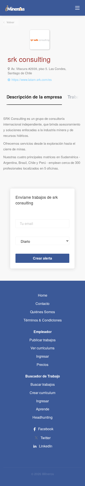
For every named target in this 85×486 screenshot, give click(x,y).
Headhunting (42, 417)
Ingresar (42, 356)
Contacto (42, 303)
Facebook (45, 428)
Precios (42, 364)
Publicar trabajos (42, 339)
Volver (10, 22)
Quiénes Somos (42, 311)
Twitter (46, 437)
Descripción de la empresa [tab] (34, 97)
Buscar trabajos (43, 384)
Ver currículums (42, 347)
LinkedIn (45, 446)
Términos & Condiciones (43, 320)
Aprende (42, 408)
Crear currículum (42, 392)
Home (42, 295)
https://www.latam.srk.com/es (32, 79)
